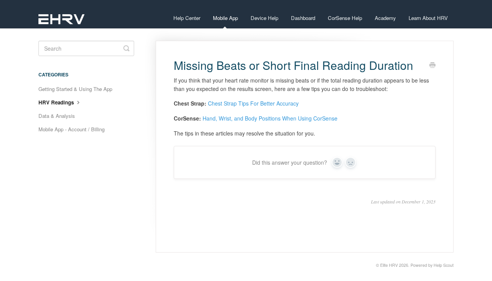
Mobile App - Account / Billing (71, 129)
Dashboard (303, 17)
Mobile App (225, 17)
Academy (385, 17)
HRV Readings (56, 102)
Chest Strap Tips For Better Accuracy (253, 103)
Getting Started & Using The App (75, 89)
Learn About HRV (428, 17)
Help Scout (444, 265)
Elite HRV (389, 265)
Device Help (264, 17)
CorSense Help (345, 17)
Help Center (186, 17)
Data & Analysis (56, 115)
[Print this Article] (432, 65)
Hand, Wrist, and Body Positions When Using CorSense (270, 118)
